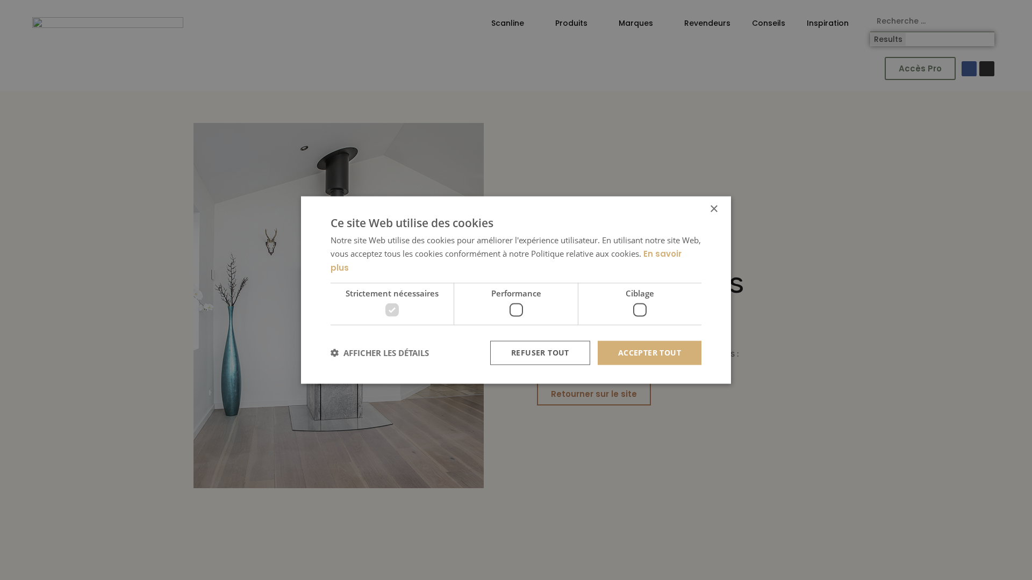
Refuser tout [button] (540, 352)
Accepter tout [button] (649, 352)
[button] (380, 353)
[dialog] (516, 290)
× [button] (714, 209)
